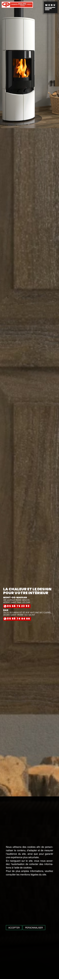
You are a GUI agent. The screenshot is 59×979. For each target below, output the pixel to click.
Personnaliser (34, 927)
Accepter (14, 927)
